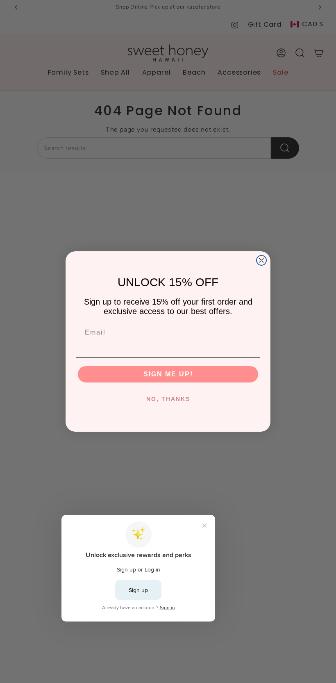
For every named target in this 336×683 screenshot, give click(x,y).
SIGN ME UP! (168, 374)
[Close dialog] (261, 260)
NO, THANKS (168, 399)
